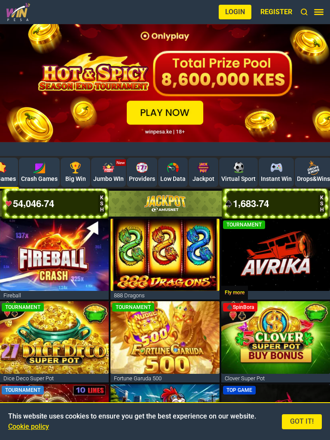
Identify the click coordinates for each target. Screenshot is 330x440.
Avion (203, 149)
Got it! (302, 421)
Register (276, 12)
